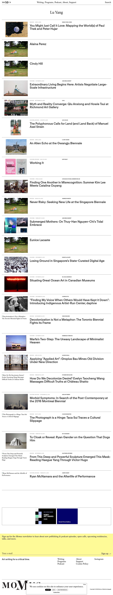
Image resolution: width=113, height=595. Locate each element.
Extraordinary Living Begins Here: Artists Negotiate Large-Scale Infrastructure (68, 86)
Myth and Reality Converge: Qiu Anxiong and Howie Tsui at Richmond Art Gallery (69, 105)
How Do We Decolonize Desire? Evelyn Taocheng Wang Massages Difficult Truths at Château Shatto (67, 380)
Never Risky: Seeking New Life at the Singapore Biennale (68, 202)
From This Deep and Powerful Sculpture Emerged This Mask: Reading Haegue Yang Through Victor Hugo (70, 458)
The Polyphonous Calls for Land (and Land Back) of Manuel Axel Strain (69, 125)
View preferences (62, 589)
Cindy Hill (36, 63)
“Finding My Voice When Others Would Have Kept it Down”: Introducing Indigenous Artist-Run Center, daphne (69, 301)
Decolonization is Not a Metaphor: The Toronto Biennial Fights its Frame (67, 321)
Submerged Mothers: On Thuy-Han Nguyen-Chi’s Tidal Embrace (66, 223)
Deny (53, 589)
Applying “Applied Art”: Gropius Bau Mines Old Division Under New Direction (67, 360)
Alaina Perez (38, 44)
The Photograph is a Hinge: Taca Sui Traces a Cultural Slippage (65, 419)
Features (32, 81)
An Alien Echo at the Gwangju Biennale (56, 143)
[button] (84, 584)
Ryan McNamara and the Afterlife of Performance (62, 476)
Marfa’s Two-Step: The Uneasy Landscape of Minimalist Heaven (67, 340)
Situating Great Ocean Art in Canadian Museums (62, 280)
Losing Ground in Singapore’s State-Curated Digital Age (67, 261)
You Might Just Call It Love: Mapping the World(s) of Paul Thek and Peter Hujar (67, 27)
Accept (48, 589)
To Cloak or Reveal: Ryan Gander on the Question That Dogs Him (70, 438)
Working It (37, 163)
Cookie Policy (56, 592)
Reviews (32, 22)
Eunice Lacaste (40, 240)
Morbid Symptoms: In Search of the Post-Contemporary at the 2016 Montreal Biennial (69, 399)
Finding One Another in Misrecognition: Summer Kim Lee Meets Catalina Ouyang (68, 184)
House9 (109, 589)
